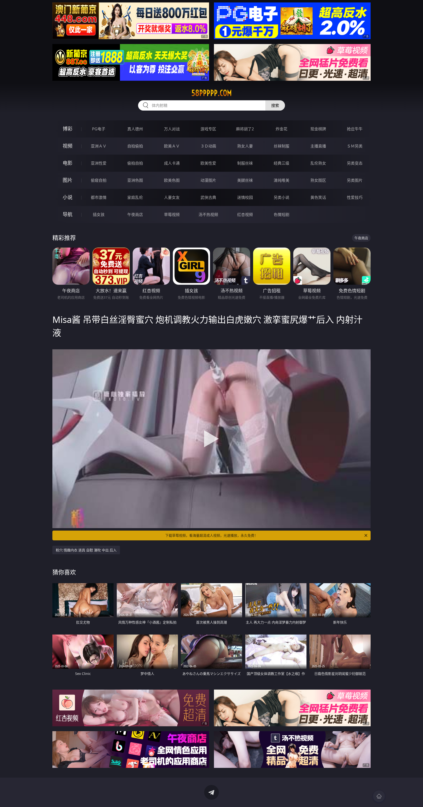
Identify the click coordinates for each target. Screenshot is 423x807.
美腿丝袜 (245, 180)
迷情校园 (245, 197)
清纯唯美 (281, 180)
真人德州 (135, 129)
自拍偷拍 (135, 146)
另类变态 (355, 163)
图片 (67, 180)
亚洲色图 (135, 180)
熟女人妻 (245, 146)
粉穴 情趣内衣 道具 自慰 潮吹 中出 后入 (86, 550)
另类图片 (355, 180)
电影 (67, 163)
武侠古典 (208, 197)
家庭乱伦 (135, 197)
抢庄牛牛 (355, 129)
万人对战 (172, 129)
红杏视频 (245, 214)
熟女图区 (318, 180)
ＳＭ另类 (355, 146)
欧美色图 (172, 180)
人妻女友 (172, 197)
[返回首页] (379, 796)
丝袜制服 (281, 146)
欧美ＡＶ (172, 146)
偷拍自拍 (135, 163)
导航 (67, 214)
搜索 (275, 105)
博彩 (67, 128)
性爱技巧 (355, 197)
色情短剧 (281, 214)
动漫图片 (208, 180)
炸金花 (281, 129)
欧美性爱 (208, 163)
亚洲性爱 (98, 163)
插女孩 (99, 214)
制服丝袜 (245, 163)
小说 (67, 197)
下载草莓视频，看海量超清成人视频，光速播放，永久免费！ (211, 535)
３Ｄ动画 (208, 146)
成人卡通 (172, 163)
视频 (67, 146)
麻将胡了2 (245, 129)
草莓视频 (172, 214)
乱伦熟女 (318, 163)
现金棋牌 (318, 129)
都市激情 (98, 197)
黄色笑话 (318, 197)
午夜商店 (135, 214)
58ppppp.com (211, 93)
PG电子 (98, 129)
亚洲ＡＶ (98, 146)
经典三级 (281, 163)
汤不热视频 (208, 214)
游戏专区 (208, 129)
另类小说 (281, 197)
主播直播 (318, 146)
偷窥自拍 (98, 180)
